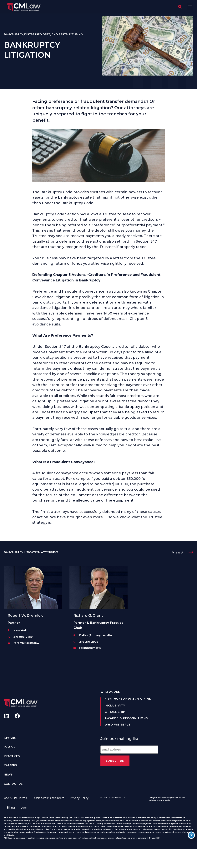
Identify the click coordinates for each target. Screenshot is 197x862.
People (9, 747)
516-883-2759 (23, 636)
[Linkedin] (6, 715)
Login (24, 807)
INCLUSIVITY (115, 705)
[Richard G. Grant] (98, 587)
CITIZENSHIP (115, 712)
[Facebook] (17, 715)
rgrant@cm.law (90, 648)
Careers (10, 765)
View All (178, 552)
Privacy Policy (79, 798)
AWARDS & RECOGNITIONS (126, 718)
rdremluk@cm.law (26, 643)
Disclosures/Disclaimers (48, 798)
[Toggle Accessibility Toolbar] (191, 835)
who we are (110, 692)
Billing (11, 807)
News (8, 774)
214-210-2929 (88, 641)
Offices (10, 737)
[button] (190, 6)
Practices (12, 756)
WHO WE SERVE (118, 724)
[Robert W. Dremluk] (33, 587)
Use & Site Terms (15, 798)
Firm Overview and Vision (128, 699)
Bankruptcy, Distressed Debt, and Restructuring (43, 34)
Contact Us (13, 783)
